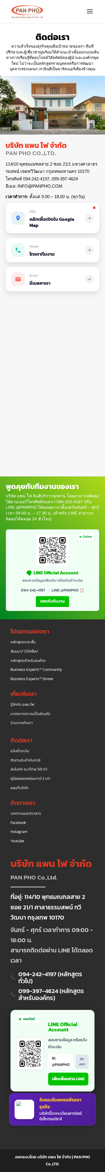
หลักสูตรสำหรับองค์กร (28, 660)
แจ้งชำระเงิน (19, 751)
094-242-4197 (33, 590)
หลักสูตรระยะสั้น (23, 642)
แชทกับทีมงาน (52, 601)
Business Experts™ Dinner (32, 679)
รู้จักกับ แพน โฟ (22, 704)
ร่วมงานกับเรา (21, 722)
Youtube (17, 841)
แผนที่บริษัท (19, 788)
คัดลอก (82, 1061)
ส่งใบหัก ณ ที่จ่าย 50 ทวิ (28, 769)
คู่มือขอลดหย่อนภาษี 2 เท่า (30, 778)
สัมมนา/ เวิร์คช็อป (24, 651)
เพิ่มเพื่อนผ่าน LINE (68, 1079)
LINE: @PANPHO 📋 (68, 590)
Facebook (18, 822)
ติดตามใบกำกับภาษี (25, 760)
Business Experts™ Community (36, 669)
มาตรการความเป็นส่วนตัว (30, 713)
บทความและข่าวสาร (25, 813)
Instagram (18, 831)
